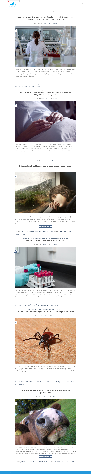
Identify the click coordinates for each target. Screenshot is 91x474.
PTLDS (64, 382)
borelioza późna (59, 381)
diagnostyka (51, 14)
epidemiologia (32, 382)
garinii (41, 382)
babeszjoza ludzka (38, 381)
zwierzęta (44, 462)
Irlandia (24, 305)
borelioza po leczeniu (51, 381)
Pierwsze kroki (71, 4)
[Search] (82, 4)
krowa (23, 462)
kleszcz (28, 305)
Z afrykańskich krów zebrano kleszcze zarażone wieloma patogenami (45, 391)
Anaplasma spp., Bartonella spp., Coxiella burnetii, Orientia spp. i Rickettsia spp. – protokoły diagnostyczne (45, 18)
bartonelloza (44, 14)
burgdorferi (26, 382)
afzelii (61, 379)
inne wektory (45, 238)
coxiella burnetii (21, 86)
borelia (20, 232)
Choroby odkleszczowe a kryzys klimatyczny (45, 240)
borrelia (24, 232)
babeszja (27, 381)
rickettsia (38, 86)
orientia (32, 86)
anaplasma (58, 84)
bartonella (17, 232)
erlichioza (37, 382)
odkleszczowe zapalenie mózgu (60, 238)
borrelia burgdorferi (31, 232)
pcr (35, 86)
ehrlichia (20, 462)
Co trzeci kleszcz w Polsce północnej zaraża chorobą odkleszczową (45, 311)
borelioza (43, 163)
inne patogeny (57, 14)
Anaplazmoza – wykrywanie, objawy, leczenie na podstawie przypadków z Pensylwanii (45, 93)
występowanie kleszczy (19, 384)
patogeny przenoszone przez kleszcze (55, 382)
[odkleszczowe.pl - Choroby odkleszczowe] (13, 4)
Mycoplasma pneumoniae (55, 232)
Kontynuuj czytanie (45, 79)
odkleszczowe (64, 232)
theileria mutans (33, 462)
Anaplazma (64, 84)
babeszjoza (45, 90)
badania (38, 14)
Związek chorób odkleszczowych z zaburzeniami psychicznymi (45, 166)
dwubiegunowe (38, 232)
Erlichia (43, 232)
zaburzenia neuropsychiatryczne (21, 234)
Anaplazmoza (33, 14)
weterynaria (39, 462)
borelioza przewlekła (68, 381)
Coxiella (16, 86)
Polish (11, 1)
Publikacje (78, 4)
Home (64, 4)
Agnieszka (55, 23)
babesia (64, 160)
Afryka (56, 461)
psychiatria (70, 232)
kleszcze (61, 163)
